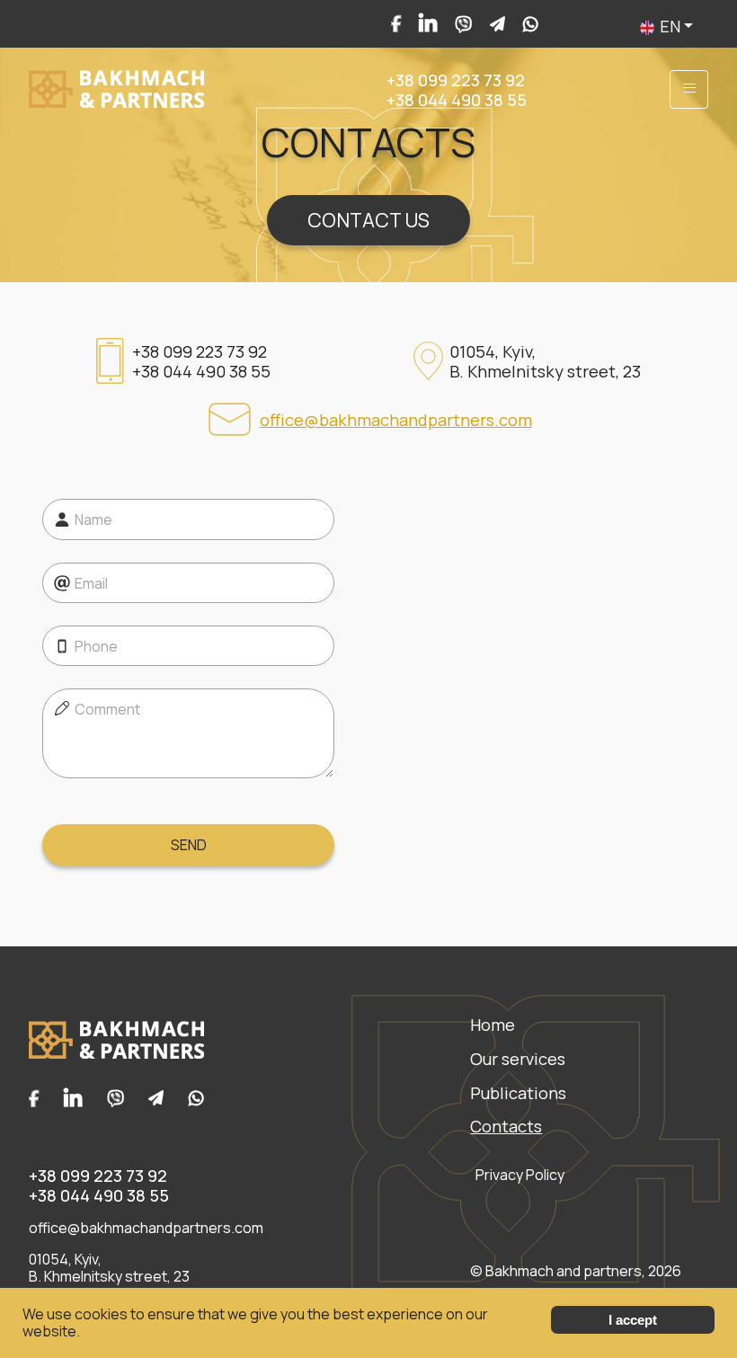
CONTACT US (368, 220)
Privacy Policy (519, 1175)
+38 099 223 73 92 (455, 80)
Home (492, 1024)
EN (670, 26)
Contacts (506, 1126)
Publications (518, 1093)
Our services (517, 1059)
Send (189, 845)
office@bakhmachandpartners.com (396, 419)
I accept (632, 1319)
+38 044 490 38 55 (456, 99)
